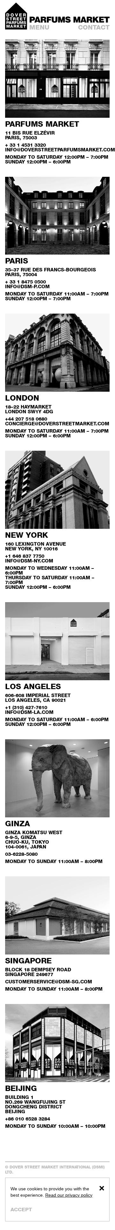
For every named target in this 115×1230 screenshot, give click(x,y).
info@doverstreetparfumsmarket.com (60, 150)
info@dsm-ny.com (29, 561)
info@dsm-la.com (29, 712)
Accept (21, 1210)
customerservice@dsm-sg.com (48, 982)
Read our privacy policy (68, 1195)
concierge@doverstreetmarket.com (57, 424)
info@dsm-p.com (27, 286)
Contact (94, 27)
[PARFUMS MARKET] (70, 20)
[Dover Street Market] (16, 16)
